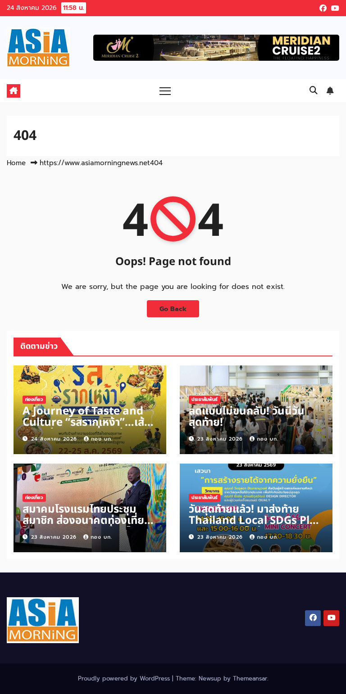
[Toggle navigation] (165, 91)
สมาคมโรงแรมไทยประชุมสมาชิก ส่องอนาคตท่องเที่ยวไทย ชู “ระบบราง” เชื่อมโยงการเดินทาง (86, 526)
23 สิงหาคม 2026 (221, 439)
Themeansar (250, 678)
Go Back (173, 309)
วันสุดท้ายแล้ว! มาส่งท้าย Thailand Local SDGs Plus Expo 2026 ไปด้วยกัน (255, 520)
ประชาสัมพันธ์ (204, 399)
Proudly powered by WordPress (125, 678)
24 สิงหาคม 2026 (55, 439)
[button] (314, 90)
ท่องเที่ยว (34, 399)
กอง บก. (102, 439)
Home (16, 163)
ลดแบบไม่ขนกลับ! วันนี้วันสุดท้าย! (247, 417)
